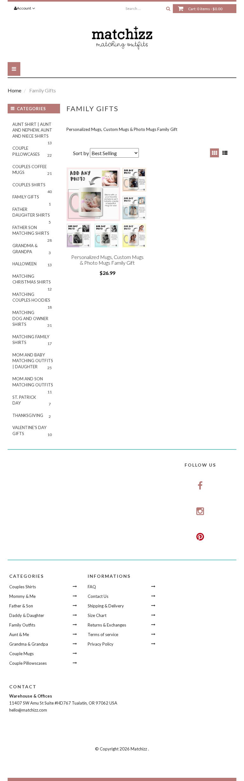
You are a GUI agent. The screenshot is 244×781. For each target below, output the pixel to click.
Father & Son (21, 605)
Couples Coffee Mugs (32, 170)
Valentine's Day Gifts (32, 431)
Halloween (32, 264)
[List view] (225, 153)
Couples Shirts (32, 186)
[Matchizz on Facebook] (200, 486)
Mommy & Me (22, 596)
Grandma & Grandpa (31, 249)
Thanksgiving (31, 416)
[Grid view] (214, 153)
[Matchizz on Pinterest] (200, 536)
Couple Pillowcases (32, 152)
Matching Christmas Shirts (32, 281)
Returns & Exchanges (107, 624)
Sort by (81, 153)
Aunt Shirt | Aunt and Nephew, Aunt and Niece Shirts (32, 132)
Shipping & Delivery (106, 605)
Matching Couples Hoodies (32, 299)
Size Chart (97, 615)
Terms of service (103, 634)
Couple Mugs (21, 653)
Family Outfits (22, 624)
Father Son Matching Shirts (32, 232)
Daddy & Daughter (26, 615)
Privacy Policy (100, 644)
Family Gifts (31, 198)
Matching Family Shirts (32, 340)
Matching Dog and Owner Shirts (32, 319)
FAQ (92, 586)
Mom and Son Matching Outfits (32, 383)
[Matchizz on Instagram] (200, 511)
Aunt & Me (19, 634)
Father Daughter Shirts (31, 214)
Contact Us (98, 596)
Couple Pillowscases (28, 663)
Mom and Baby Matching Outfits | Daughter (32, 361)
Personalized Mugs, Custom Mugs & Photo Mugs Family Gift (107, 260)
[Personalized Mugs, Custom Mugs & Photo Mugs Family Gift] (107, 209)
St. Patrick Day (31, 401)
